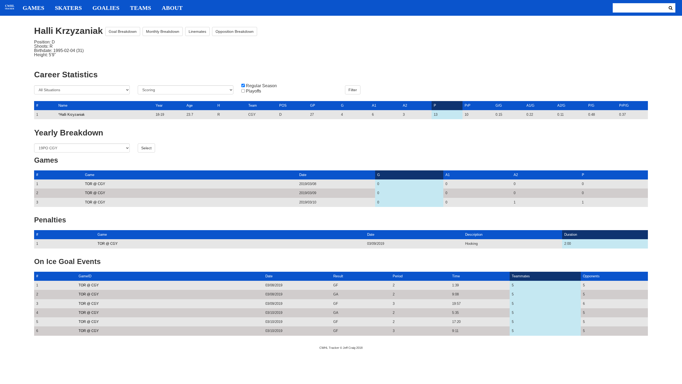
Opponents (591, 276)
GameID (85, 276)
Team (252, 105)
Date (302, 175)
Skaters (68, 8)
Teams (140, 8)
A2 (405, 105)
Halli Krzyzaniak (72, 115)
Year (159, 105)
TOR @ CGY (95, 184)
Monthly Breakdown (162, 31)
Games (33, 8)
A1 (374, 105)
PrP (467, 105)
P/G (591, 105)
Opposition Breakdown (235, 31)
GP (312, 105)
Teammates (521, 276)
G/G (499, 105)
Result (338, 276)
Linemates (197, 31)
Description (473, 235)
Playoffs (253, 91)
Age (189, 105)
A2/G (561, 105)
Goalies (105, 8)
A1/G (530, 105)
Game (89, 175)
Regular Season (261, 86)
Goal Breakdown (123, 31)
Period (398, 276)
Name (62, 105)
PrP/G (624, 105)
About (172, 8)
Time (456, 276)
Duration (570, 235)
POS (283, 105)
